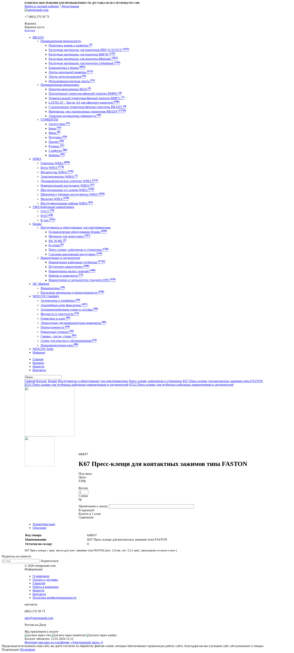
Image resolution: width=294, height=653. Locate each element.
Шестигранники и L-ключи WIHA (67, 190)
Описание (39, 527)
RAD (47, 216)
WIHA (37, 159)
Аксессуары (59, 124)
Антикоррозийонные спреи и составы (69, 309)
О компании (41, 576)
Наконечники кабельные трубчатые (77, 262)
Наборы (57, 155)
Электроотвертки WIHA (59, 176)
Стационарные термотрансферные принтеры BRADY (87, 107)
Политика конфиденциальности (54, 597)
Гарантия (39, 583)
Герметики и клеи (55, 318)
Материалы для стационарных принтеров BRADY (87, 111)
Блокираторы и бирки (67, 67)
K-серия (56, 245)
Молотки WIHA (55, 199)
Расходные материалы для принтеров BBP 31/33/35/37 (89, 50)
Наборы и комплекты (66, 275)
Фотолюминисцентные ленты (72, 81)
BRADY (38, 37)
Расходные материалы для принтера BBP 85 (82, 54)
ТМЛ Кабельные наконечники (53, 207)
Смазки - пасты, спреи (58, 336)
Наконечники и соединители (60, 258)
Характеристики (44, 524)
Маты (54, 133)
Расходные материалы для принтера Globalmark (84, 63)
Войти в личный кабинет (42, 6)
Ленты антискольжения (67, 76)
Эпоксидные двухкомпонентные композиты (73, 323)
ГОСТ (47, 211)
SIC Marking (41, 283)
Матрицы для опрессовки (69, 236)
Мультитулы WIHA (57, 172)
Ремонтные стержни (57, 332)
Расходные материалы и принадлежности (72, 292)
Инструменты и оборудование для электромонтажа (76, 227)
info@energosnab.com (39, 618)
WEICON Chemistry (46, 296)
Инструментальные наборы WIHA (67, 203)
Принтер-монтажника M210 (70, 89)
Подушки (58, 137)
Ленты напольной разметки (71, 72)
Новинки (39, 352)
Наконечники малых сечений (72, 271)
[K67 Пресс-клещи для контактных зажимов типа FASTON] (50, 435)
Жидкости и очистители (60, 314)
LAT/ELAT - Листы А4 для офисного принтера (84, 102)
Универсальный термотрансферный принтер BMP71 (86, 98)
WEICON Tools (43, 349)
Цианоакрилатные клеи (59, 345)
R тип (48, 220)
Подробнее (27, 649)
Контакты (39, 594)
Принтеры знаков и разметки (70, 45)
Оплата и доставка (45, 579)
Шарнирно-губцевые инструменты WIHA (73, 194)
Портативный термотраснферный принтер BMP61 (85, 93)
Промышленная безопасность (61, 41)
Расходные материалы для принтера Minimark (83, 58)
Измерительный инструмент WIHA (67, 185)
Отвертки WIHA (55, 163)
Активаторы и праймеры (60, 300)
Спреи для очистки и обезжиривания (69, 341)
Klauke (37, 224)
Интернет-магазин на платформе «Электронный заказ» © (64, 642)
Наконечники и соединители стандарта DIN (82, 280)
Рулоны (56, 146)
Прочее (56, 142)
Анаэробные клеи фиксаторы (64, 305)
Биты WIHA (52, 167)
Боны (55, 128)
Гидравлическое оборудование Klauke (78, 232)
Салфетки (58, 151)
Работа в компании (46, 587)
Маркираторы (53, 288)
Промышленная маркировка (60, 84)
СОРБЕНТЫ (49, 119)
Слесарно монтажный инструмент (75, 254)
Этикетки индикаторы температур (75, 116)
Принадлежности (55, 327)
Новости (38, 590)
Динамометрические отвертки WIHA (69, 181)
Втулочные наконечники (69, 267)
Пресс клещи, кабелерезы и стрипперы (78, 250)
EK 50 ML (57, 241)
